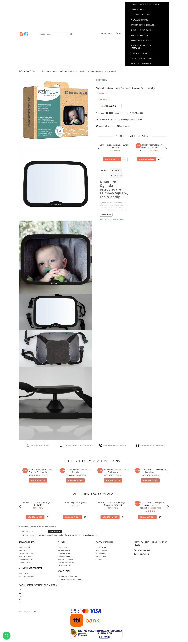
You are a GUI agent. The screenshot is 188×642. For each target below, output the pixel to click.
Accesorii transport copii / (67, 71)
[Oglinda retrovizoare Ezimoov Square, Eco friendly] (55, 110)
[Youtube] (20, 593)
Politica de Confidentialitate (87, 535)
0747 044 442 (143, 550)
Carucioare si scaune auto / (43, 71)
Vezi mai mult (106, 215)
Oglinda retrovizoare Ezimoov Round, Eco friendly (150, 470)
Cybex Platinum (138, 58)
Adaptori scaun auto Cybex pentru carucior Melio (150, 503)
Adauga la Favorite (105, 126)
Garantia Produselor (65, 559)
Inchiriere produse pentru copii (69, 579)
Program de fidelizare (66, 562)
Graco (151, 58)
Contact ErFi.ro (24, 562)
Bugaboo (135, 53)
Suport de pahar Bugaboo (75, 502)
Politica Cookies (25, 556)
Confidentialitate (25, 559)
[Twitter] (20, 596)
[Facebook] (20, 590)
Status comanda (64, 565)
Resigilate (146, 63)
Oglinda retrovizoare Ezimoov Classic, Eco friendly (149, 146)
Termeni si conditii (26, 553)
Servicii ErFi (64, 571)
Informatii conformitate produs (112, 219)
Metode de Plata (64, 550)
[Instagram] (20, 602)
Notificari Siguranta (26, 576)
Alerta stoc (110, 106)
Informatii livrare (64, 553)
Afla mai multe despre (30, 568)
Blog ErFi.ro (23, 573)
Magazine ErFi (24, 547)
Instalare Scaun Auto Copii (68, 576)
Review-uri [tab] (116, 175)
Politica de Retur (64, 556)
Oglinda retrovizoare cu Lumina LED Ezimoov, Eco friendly (38, 470)
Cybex (144, 53)
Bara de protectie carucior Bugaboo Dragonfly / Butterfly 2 (113, 503)
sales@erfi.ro (143, 554)
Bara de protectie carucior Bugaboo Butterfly (115, 146)
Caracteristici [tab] (116, 170)
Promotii (135, 63)
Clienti (61, 542)
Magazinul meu (27, 542)
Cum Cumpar (63, 547)
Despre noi (23, 550)
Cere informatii (125, 126)
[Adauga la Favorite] (125, 159)
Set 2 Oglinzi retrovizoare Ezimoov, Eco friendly (75, 470)
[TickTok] (20, 599)
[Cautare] (71, 34)
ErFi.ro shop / (25, 71)
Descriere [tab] (103, 171)
